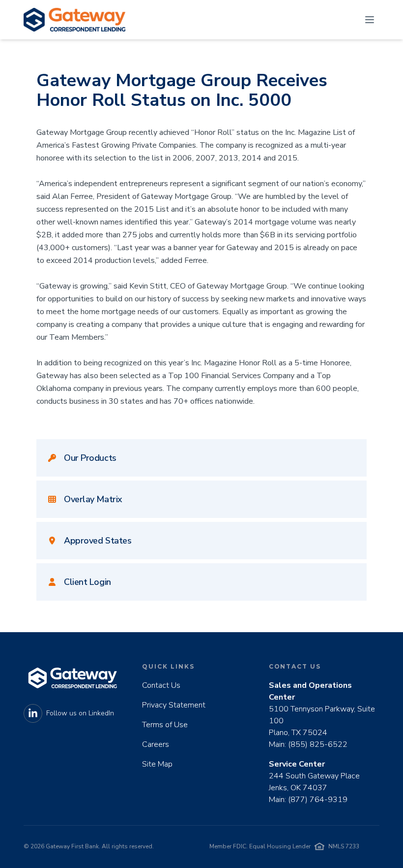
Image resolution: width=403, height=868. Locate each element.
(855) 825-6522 (317, 744)
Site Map (157, 764)
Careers (155, 744)
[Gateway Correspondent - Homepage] (74, 20)
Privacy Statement (173, 705)
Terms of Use (165, 724)
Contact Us (161, 685)
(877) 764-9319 (317, 799)
